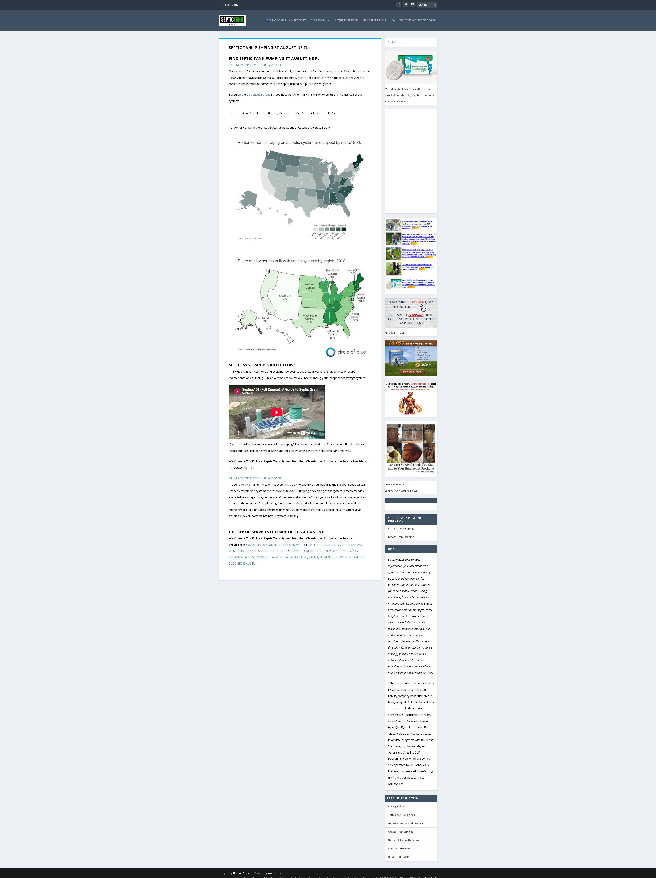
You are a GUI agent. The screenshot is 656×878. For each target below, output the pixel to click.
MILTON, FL (240, 551)
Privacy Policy (396, 806)
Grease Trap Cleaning (401, 537)
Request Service (346, 20)
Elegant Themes (242, 873)
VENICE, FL (331, 557)
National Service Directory (403, 840)
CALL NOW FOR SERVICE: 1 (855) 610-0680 (255, 65)
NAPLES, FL (257, 551)
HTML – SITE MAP (398, 857)
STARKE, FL (276, 557)
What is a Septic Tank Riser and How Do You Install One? (271, 4)
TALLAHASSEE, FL (295, 557)
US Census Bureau (258, 94)
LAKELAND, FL (317, 545)
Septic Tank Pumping (401, 528)
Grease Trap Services (400, 831)
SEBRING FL (260, 557)
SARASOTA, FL (242, 557)
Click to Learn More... (397, 333)
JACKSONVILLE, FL (273, 545)
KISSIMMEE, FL (296, 545)
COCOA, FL (253, 545)
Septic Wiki (318, 20)
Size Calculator (374, 20)
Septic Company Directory (286, 20)
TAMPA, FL (316, 557)
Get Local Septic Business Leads (407, 823)
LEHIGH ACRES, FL (339, 545)
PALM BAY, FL (332, 551)
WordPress (274, 873)
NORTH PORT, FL (276, 551)
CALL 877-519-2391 (399, 848)
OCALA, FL (295, 551)
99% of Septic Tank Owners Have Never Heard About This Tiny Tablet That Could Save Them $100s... (410, 95)
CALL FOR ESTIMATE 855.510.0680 (413, 20)
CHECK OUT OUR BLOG (398, 484)
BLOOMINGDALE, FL (242, 563)
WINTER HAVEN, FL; (353, 557)
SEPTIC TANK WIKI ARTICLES (401, 490)
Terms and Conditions (401, 815)
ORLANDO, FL (313, 551)
